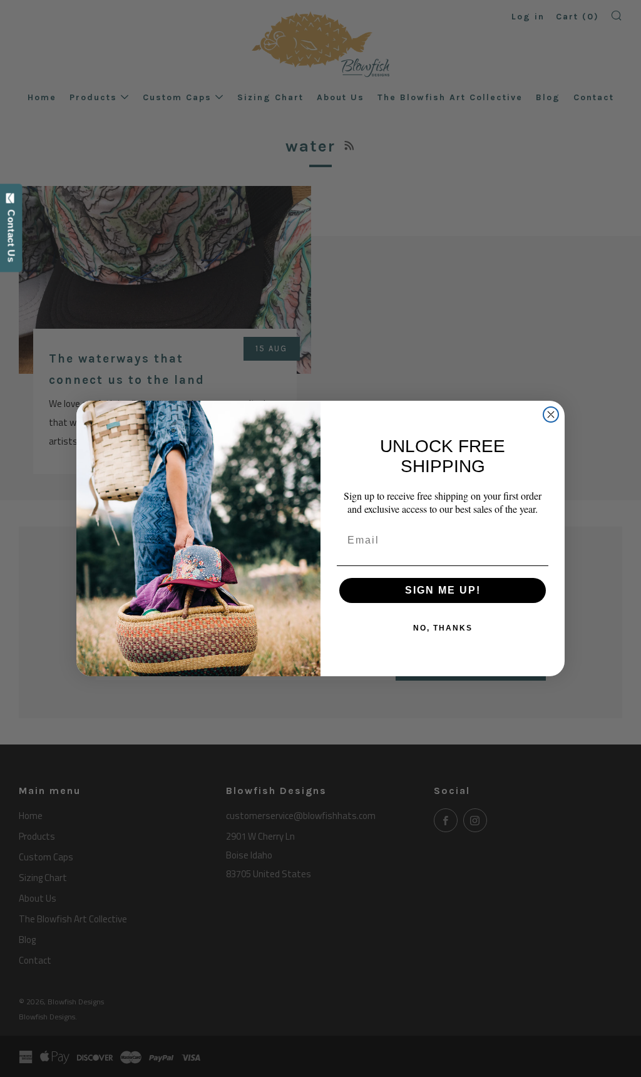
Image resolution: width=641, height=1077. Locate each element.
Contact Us (11, 233)
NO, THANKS (443, 628)
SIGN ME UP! (443, 590)
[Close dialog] (550, 414)
